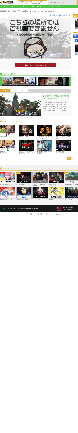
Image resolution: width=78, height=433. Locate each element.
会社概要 (29, 214)
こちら (22, 3)
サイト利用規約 (39, 214)
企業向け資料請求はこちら (54, 214)
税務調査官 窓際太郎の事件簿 (60, 15)
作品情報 (5, 90)
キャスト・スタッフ (19, 90)
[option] (7, 81)
